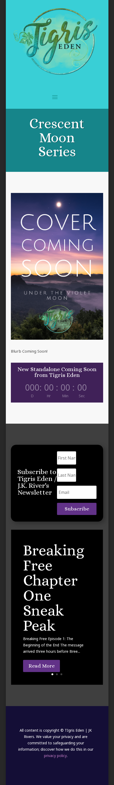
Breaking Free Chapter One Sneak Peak (53, 588)
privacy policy (55, 755)
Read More (41, 666)
